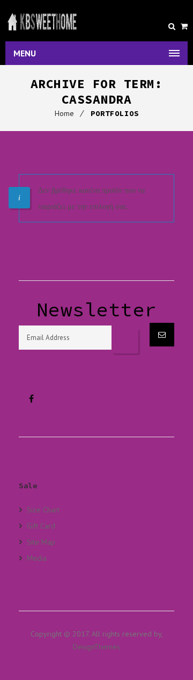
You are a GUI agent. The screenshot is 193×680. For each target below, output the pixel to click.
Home (64, 113)
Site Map (41, 541)
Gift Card (41, 525)
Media (37, 557)
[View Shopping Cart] (184, 26)
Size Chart (43, 509)
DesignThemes (96, 647)
